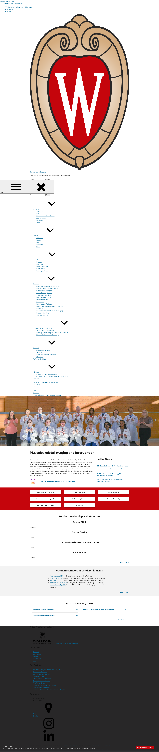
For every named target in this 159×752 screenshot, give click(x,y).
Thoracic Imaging (42, 315)
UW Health (9, 9)
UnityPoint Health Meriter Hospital (44, 685)
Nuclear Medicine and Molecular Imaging (49, 311)
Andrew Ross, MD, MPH (58, 585)
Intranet (8, 11)
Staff (38, 247)
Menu (2, 192)
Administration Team (43, 350)
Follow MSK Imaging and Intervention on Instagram (57, 481)
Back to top (124, 562)
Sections (36, 284)
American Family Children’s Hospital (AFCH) (47, 670)
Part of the (66, 643)
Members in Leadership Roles (45, 499)
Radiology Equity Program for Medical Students (52, 333)
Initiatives (36, 372)
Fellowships (40, 264)
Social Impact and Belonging (42, 328)
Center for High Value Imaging (46, 374)
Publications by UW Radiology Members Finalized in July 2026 (111, 475)
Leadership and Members (45, 492)
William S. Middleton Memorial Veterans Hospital (49, 690)
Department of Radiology (38, 172)
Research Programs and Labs (46, 355)
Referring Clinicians (39, 359)
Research (36, 348)
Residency (39, 262)
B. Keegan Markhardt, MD (58, 583)
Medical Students (42, 266)
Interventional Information (45, 505)
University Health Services (42, 687)
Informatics (40, 302)
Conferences (40, 269)
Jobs (38, 223)
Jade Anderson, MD (56, 576)
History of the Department (45, 216)
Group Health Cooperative (42, 679)
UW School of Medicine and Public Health (18, 7)
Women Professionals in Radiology (47, 335)
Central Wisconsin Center (41, 674)
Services (39, 352)
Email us (36, 716)
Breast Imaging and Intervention (47, 288)
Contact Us (37, 654)
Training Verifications (43, 271)
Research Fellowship (113, 499)
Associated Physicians (40, 672)
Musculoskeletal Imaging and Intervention (50, 306)
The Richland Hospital (40, 683)
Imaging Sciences (42, 300)
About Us (36, 209)
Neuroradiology (41, 308)
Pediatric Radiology (42, 313)
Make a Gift (40, 220)
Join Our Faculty (41, 218)
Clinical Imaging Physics (44, 293)
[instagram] (48, 729)
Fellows (38, 242)
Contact (36, 379)
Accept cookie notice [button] (144, 747)
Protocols (79, 505)
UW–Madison (12, 3)
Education (36, 260)
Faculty (38, 240)
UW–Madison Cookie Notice (89, 748)
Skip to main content (7, 1)
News (38, 214)
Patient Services (79, 492)
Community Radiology (43, 295)
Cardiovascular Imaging (44, 291)
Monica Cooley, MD (56, 578)
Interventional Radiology (44, 304)
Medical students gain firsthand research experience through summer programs (112, 467)
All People (39, 238)
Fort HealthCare (38, 676)
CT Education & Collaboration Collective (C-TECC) (53, 376)
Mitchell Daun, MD (56, 580)
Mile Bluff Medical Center (41, 681)
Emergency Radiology (43, 297)
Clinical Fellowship (113, 492)
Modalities (39, 357)
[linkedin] (48, 742)
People (35, 236)
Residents (39, 244)
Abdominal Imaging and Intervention (48, 286)
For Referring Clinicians (79, 499)
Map (34, 714)
